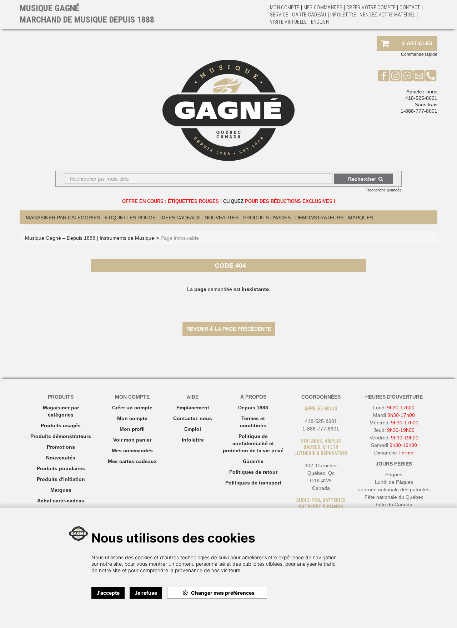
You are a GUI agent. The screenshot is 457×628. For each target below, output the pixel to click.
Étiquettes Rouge (130, 217)
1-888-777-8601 (419, 111)
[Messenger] (407, 75)
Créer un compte (132, 407)
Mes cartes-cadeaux (132, 461)
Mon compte (132, 418)
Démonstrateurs (319, 217)
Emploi (192, 429)
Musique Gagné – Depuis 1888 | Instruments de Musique (89, 238)
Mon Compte (285, 7)
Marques (360, 217)
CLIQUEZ (233, 201)
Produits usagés (61, 425)
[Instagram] (395, 75)
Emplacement (192, 407)
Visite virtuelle (288, 22)
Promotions (61, 447)
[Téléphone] (431, 75)
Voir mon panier (132, 440)
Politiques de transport (253, 483)
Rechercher (362, 179)
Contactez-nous (192, 418)
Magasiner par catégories (63, 217)
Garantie (253, 461)
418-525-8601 (421, 98)
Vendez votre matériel (387, 15)
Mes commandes (323, 7)
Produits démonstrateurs (60, 436)
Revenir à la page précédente (228, 329)
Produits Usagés (267, 217)
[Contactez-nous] (419, 75)
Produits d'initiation (61, 479)
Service (279, 15)
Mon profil (132, 429)
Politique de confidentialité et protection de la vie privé (253, 443)
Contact (410, 7)
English (320, 22)
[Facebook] (384, 75)
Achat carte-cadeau (61, 500)
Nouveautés (221, 217)
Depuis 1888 (253, 407)
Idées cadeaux (180, 217)
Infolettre (343, 15)
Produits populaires (61, 468)
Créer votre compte (371, 7)
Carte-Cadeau (309, 15)
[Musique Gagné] (228, 110)
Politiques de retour (253, 472)
